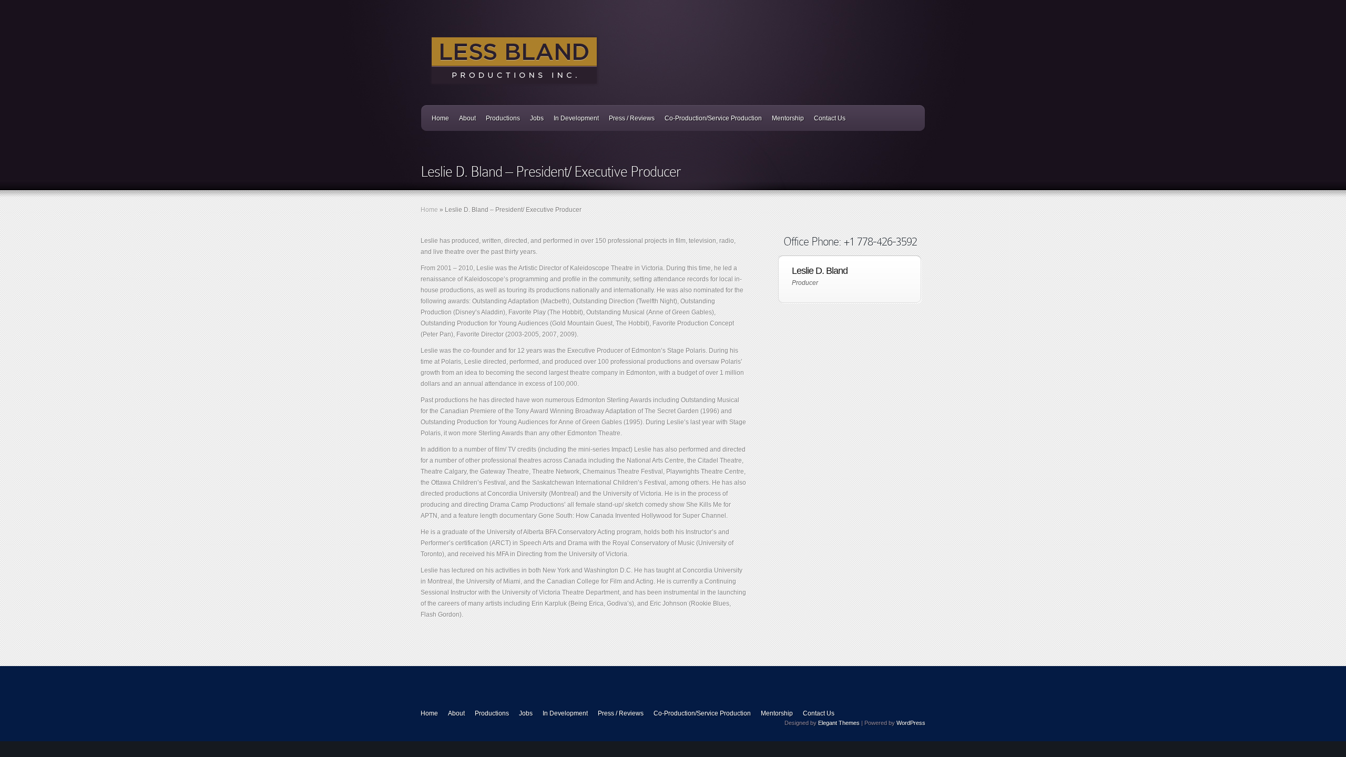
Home (440, 118)
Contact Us (829, 118)
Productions (503, 118)
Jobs (537, 118)
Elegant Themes (839, 723)
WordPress (910, 723)
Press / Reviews (632, 118)
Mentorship (788, 118)
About (467, 118)
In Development (576, 118)
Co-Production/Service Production (713, 118)
